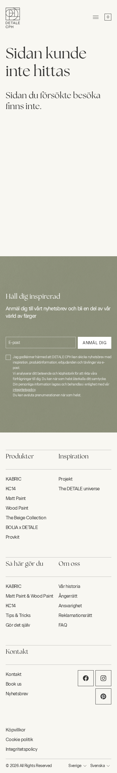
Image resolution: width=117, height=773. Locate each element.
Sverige (74, 765)
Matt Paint (16, 498)
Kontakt (14, 674)
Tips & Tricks (18, 615)
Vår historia (69, 586)
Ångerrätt (67, 596)
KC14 (10, 488)
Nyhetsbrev (17, 693)
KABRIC (13, 479)
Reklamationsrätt (75, 615)
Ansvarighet (70, 605)
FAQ (62, 625)
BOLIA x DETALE (22, 527)
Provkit (13, 537)
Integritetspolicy (21, 749)
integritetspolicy (24, 390)
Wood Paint (17, 508)
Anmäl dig (94, 343)
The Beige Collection (26, 517)
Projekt (65, 479)
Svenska (97, 765)
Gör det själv (18, 625)
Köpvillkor (16, 730)
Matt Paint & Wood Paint (29, 596)
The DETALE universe (79, 488)
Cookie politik (19, 739)
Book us (14, 684)
